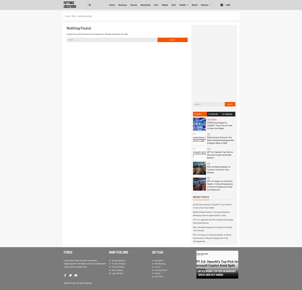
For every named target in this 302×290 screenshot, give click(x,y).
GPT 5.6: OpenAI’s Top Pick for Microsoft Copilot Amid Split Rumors (220, 155)
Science (204, 5)
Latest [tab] (199, 114)
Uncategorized (212, 119)
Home (112, 5)
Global (165, 5)
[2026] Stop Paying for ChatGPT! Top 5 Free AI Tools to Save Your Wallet (219, 125)
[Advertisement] (214, 46)
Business (122, 5)
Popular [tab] (214, 114)
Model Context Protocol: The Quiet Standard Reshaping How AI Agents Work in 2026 (220, 140)
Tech (173, 5)
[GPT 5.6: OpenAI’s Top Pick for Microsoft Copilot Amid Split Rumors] (199, 153)
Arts (156, 5)
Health (182, 5)
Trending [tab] (228, 114)
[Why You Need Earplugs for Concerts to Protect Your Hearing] (199, 168)
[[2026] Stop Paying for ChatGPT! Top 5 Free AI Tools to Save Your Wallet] (199, 124)
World (194, 5)
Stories (133, 5)
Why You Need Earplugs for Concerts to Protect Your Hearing (218, 169)
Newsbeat (146, 5)
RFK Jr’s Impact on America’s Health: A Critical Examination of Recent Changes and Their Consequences (220, 185)
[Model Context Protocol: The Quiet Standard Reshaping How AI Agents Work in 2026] (199, 138)
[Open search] (90, 5)
